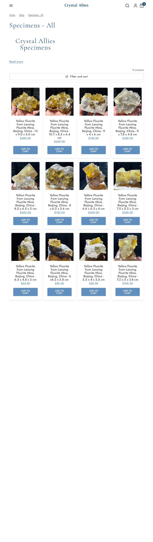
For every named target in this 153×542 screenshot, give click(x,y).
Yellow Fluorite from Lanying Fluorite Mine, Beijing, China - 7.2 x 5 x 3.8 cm (127, 273)
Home (12, 15)
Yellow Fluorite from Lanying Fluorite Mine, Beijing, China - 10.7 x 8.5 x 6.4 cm (59, 129)
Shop (21, 15)
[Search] (127, 5)
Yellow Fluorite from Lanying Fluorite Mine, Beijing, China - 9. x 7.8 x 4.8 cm (127, 127)
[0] (141, 5)
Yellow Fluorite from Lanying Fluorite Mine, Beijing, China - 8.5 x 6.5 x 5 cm (25, 202)
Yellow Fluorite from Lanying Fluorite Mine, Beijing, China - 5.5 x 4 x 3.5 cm (93, 273)
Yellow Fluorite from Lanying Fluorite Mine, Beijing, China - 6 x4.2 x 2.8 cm (59, 273)
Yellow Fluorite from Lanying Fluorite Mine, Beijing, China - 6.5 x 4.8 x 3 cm (25, 273)
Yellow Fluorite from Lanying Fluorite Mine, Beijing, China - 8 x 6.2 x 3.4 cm (59, 202)
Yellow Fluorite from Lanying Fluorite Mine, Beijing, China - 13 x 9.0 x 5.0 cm (25, 127)
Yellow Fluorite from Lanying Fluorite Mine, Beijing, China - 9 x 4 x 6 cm (93, 127)
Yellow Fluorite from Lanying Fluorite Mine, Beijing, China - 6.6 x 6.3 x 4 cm (93, 202)
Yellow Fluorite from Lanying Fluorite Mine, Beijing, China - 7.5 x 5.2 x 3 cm (127, 202)
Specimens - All (35, 15)
